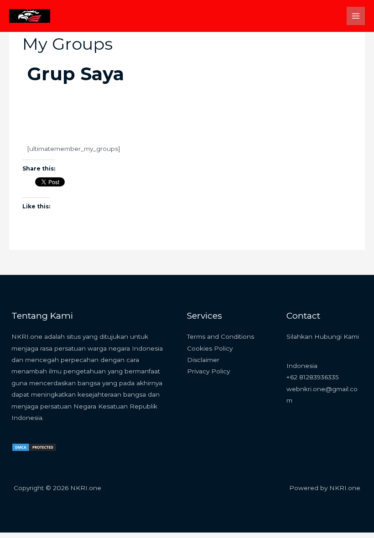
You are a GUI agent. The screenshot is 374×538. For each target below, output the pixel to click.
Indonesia (301, 365)
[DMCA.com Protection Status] (34, 446)
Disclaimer (203, 359)
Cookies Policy (210, 348)
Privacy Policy (208, 371)
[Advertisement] (187, 100)
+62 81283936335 (312, 377)
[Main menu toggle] (356, 16)
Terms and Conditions (220, 336)
